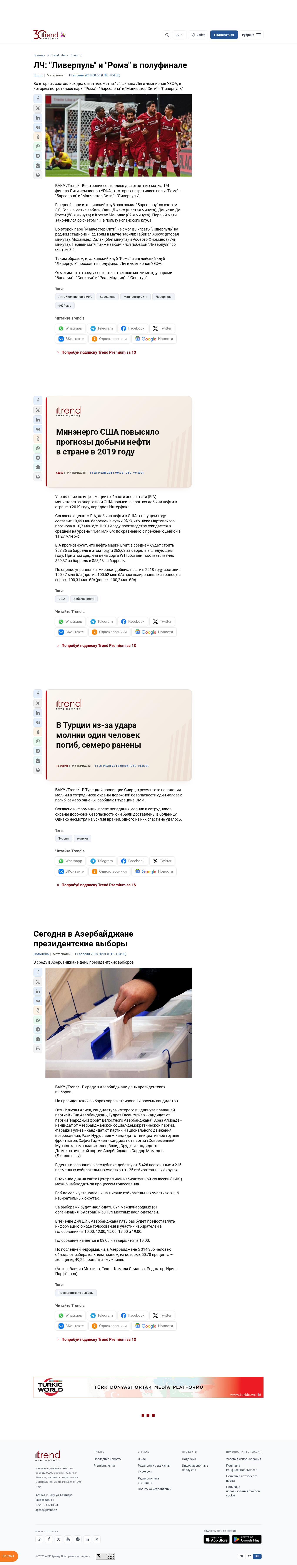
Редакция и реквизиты (154, 1465)
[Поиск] (167, 34)
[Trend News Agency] (47, 1456)
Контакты (145, 1472)
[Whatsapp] (39, 1539)
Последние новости (108, 1459)
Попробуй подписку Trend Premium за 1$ (98, 352)
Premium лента (104, 1465)
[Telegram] (78, 1539)
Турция (63, 838)
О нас (142, 1459)
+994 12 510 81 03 (46, 1504)
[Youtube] (68, 1539)
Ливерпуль (164, 296)
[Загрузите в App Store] (217, 1539)
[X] (58, 1539)
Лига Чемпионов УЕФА (75, 296)
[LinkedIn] (87, 1539)
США (61, 599)
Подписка (189, 1459)
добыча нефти (83, 599)
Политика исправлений (154, 1489)
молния (82, 838)
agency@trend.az (46, 1509)
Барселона (107, 296)
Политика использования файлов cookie (243, 1491)
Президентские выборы (75, 1292)
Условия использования (243, 1459)
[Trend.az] (49, 35)
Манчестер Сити (135, 296)
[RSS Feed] (97, 1539)
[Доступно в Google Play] (247, 1539)
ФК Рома (64, 305)
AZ (249, 1556)
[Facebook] (49, 1539)
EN (241, 1556)
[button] (38, 98)
